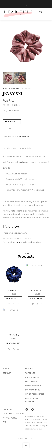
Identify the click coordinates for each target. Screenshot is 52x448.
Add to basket (12, 122)
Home (5, 88)
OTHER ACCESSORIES (34, 394)
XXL (22, 88)
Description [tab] (10, 148)
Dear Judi (24, 438)
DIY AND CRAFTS (32, 390)
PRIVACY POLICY (10, 418)
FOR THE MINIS (31, 381)
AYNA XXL (14, 335)
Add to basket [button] (13, 299)
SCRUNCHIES (14, 88)
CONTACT (7, 373)
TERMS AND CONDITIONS (14, 414)
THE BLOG (7, 409)
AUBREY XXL (37, 290)
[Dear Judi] (18, 14)
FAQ (4, 422)
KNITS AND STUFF (33, 377)
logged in (20, 242)
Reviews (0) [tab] (25, 148)
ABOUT (6, 369)
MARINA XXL (14, 290)
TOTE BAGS (30, 373)
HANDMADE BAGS (33, 385)
